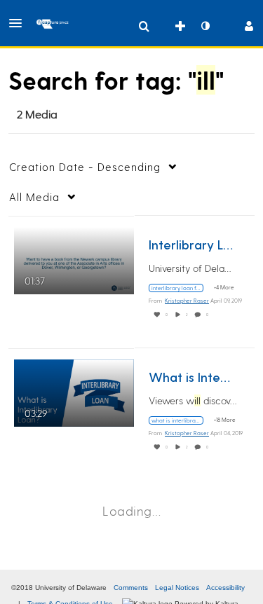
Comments (131, 587)
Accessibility (225, 587)
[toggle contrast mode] (204, 26)
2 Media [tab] (37, 114)
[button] (19, 23)
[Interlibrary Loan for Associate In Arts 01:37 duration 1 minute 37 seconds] (74, 258)
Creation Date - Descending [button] (85, 166)
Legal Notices (177, 587)
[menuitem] (144, 26)
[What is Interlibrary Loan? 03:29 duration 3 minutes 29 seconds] (74, 390)
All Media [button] (34, 197)
